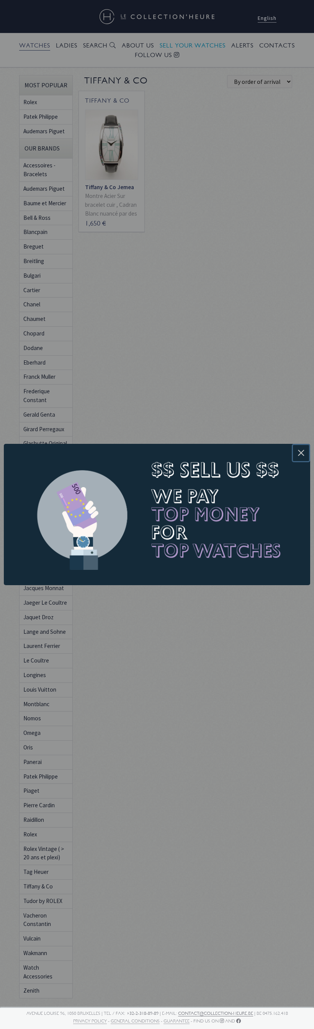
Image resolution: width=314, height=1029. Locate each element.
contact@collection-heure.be (215, 1013)
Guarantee (177, 1021)
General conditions (135, 1021)
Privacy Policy (90, 1021)
